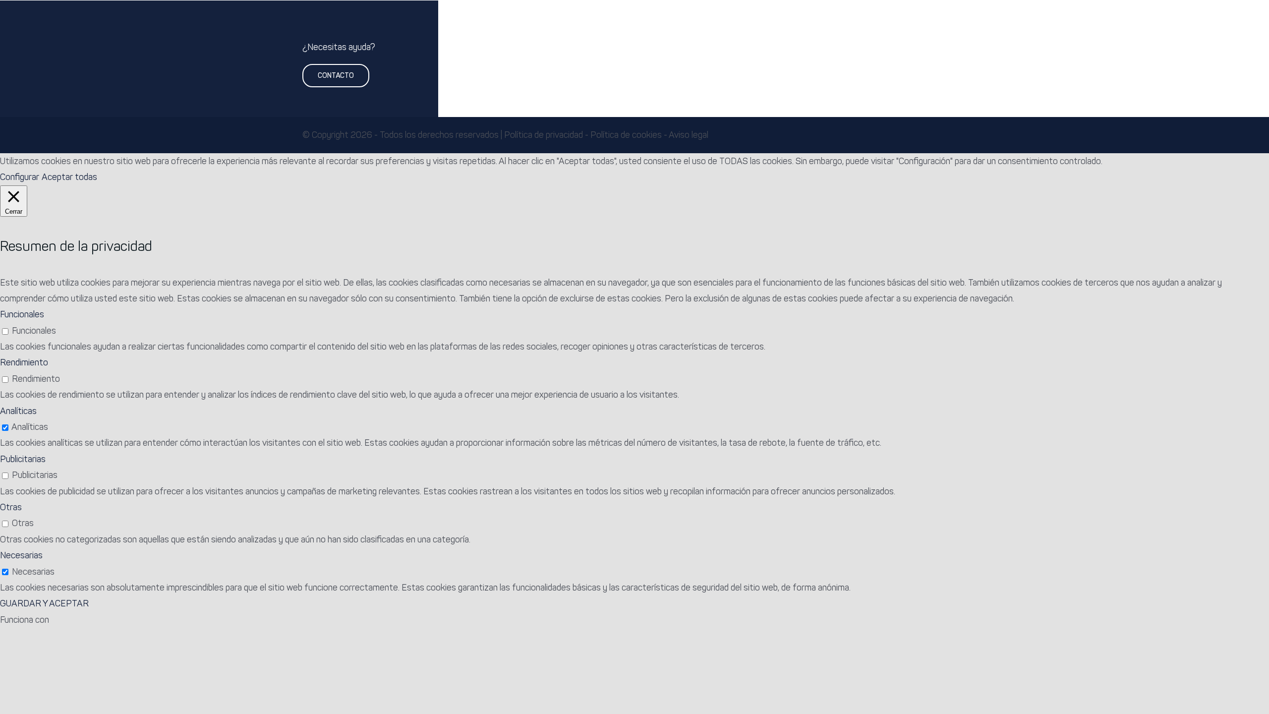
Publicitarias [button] (23, 459)
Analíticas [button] (18, 411)
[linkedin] (964, 135)
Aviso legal (688, 134)
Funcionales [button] (22, 314)
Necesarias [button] (21, 555)
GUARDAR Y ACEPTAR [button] (44, 603)
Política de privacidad (543, 134)
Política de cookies (626, 134)
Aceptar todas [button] (69, 177)
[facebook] (948, 135)
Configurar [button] (19, 177)
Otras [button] (11, 507)
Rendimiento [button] (24, 362)
